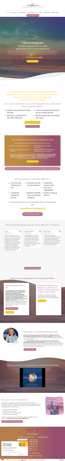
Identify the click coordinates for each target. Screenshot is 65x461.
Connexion (61, 459)
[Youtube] (35, 430)
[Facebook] (28, 430)
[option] (13, 239)
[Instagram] (37, 430)
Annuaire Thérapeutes (40, 459)
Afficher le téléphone (43, 437)
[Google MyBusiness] (30, 430)
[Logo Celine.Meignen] (32, 8)
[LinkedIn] (32, 430)
